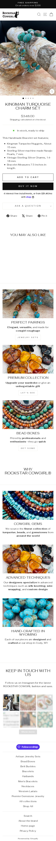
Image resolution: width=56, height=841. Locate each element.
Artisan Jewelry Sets (28, 756)
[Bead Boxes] (28, 414)
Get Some (28, 448)
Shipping (15, 119)
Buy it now (28, 186)
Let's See (28, 393)
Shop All (28, 806)
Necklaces (28, 786)
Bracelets (28, 771)
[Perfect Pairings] (28, 303)
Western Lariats (28, 791)
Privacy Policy (28, 830)
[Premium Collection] (28, 359)
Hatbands (28, 776)
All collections (28, 801)
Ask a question (28, 206)
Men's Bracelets (27, 781)
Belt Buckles (28, 766)
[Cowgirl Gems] (28, 505)
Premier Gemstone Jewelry (28, 796)
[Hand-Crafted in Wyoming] (28, 612)
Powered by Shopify (28, 838)
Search (28, 815)
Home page (28, 825)
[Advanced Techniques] (28, 559)
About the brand (28, 820)
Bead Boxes (28, 761)
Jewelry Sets (27, 337)
